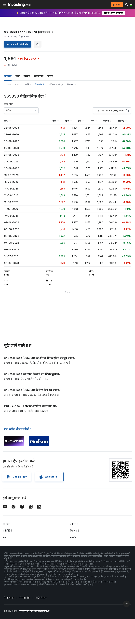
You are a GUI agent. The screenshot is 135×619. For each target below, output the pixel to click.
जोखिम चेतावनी (41, 598)
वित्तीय (27, 76)
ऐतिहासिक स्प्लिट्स (56, 84)
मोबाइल (6, 523)
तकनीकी (38, 76)
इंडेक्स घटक (71, 84)
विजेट (5, 537)
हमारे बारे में (75, 523)
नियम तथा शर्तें (9, 598)
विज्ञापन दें (74, 530)
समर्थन (73, 537)
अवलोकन (7, 84)
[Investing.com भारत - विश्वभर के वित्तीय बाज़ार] (19, 5)
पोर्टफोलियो (8, 530)
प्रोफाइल (18, 84)
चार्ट (17, 76)
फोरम (50, 76)
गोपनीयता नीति (24, 598)
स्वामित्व (28, 84)
